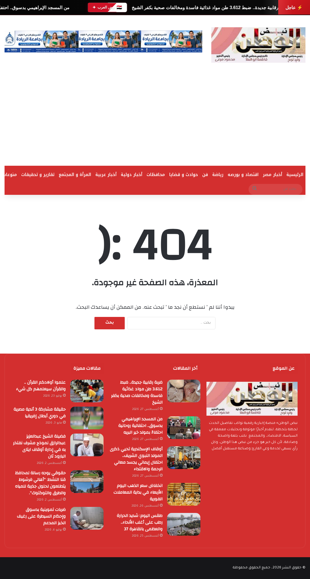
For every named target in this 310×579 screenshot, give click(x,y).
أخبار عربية (106, 175)
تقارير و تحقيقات (37, 175)
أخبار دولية (131, 175)
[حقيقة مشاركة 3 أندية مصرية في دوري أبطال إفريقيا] (87, 418)
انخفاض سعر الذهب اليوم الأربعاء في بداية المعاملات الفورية (138, 492)
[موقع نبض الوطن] (258, 45)
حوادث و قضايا (183, 175)
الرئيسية (294, 175)
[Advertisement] (155, 120)
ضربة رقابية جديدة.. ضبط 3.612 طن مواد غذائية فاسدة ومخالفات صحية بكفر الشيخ (210, 7)
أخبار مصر (272, 175)
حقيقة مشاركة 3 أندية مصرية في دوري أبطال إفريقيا (40, 412)
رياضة (217, 175)
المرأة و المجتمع (75, 175)
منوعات (9, 175)
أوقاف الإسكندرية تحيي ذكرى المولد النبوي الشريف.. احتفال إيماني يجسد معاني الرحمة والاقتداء (136, 459)
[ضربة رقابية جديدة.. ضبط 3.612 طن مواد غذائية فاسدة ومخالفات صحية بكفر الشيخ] (183, 391)
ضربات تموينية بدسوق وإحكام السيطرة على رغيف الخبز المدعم (41, 516)
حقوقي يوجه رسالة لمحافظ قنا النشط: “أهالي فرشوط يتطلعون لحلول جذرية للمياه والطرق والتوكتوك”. (40, 483)
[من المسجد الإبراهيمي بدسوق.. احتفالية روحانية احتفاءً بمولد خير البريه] (183, 427)
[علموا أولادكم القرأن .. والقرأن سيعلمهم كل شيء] (87, 391)
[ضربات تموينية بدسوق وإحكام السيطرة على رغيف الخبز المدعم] (87, 518)
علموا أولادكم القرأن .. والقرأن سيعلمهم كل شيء (41, 385)
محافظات (156, 175)
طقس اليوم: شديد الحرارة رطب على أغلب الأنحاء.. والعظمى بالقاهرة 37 (140, 522)
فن (205, 175)
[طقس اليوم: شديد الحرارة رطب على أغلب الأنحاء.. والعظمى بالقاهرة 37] (183, 524)
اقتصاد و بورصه (243, 175)
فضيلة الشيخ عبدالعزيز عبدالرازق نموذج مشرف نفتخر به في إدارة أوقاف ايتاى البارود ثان (39, 446)
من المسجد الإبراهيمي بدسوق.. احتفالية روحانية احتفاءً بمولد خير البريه (140, 425)
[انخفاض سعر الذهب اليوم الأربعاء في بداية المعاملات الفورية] (183, 494)
